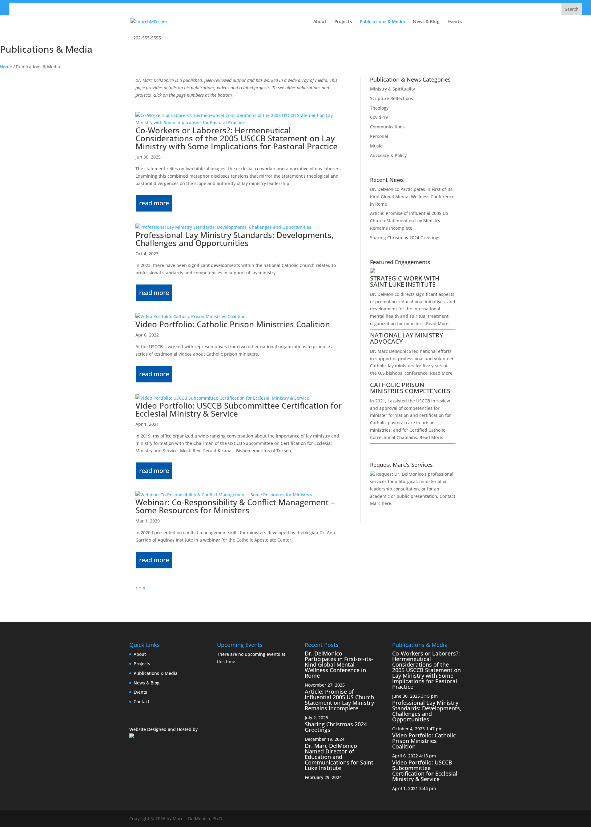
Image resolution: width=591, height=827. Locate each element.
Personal (379, 136)
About (320, 21)
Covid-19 (379, 117)
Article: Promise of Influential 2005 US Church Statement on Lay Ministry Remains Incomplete (409, 220)
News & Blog (426, 21)
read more (154, 203)
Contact (141, 701)
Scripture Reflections (391, 98)
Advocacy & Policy (388, 155)
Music (376, 146)
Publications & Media (382, 21)
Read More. (438, 323)
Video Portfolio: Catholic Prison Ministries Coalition (232, 324)
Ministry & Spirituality (392, 89)
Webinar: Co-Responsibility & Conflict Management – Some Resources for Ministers (235, 506)
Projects (343, 21)
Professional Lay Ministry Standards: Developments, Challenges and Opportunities (234, 238)
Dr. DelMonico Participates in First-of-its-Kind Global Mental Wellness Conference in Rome (412, 196)
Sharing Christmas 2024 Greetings (405, 237)
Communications (387, 127)
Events (455, 21)
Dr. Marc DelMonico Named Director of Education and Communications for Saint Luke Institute (339, 757)
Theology (379, 108)
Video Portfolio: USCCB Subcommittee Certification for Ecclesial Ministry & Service (238, 409)
